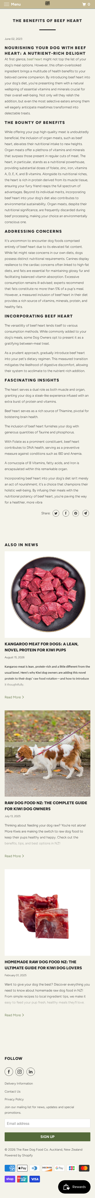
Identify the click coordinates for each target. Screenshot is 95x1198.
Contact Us (13, 1091)
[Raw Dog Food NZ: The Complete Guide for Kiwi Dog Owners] (48, 753)
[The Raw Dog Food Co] (47, 4)
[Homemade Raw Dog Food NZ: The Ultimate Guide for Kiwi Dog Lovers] (48, 912)
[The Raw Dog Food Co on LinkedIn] (32, 1071)
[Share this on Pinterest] (75, 513)
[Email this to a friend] (85, 513)
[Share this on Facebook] (65, 513)
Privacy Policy (14, 1099)
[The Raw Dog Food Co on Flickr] (38, 1071)
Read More (13, 697)
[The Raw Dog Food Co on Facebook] (10, 1071)
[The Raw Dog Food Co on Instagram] (20, 1071)
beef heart (34, 59)
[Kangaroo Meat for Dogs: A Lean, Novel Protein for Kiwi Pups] (48, 594)
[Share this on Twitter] (55, 513)
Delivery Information (19, 1083)
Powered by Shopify (19, 1155)
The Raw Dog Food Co (32, 1150)
